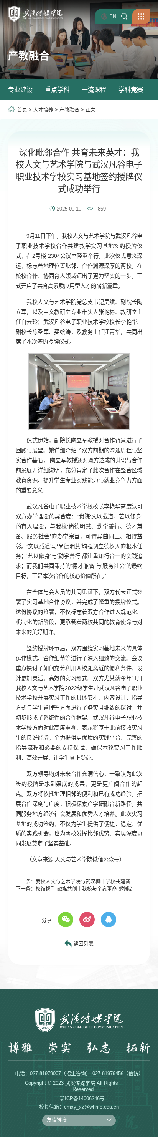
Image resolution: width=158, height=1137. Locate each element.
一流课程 (94, 89)
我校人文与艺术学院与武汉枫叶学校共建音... (85, 881)
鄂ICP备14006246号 (82, 1098)
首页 (22, 110)
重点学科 (57, 89)
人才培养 (43, 110)
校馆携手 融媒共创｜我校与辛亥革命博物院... (86, 888)
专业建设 (20, 89)
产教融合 (69, 110)
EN (112, 16)
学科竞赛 (130, 89)
